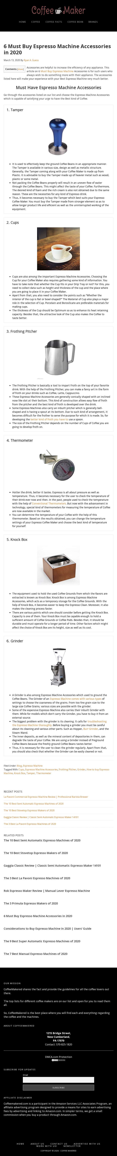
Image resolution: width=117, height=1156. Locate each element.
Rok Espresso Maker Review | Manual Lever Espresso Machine (47, 891)
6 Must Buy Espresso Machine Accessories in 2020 (38, 916)
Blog (19, 765)
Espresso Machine (33, 765)
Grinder (81, 769)
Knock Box (19, 773)
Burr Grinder (90, 729)
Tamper (30, 773)
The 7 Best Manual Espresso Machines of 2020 (35, 954)
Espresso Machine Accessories (41, 769)
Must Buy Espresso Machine (57, 71)
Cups (21, 769)
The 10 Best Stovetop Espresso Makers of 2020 (29, 810)
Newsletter (72, 1146)
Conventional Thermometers (49, 503)
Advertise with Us (87, 1144)
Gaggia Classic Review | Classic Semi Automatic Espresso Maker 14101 (41, 817)
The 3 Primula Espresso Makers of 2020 (31, 903)
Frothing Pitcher (67, 769)
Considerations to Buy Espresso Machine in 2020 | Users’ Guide (47, 929)
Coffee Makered (58, 10)
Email (25, 1075)
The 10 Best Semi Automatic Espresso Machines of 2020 (33, 803)
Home (20, 1144)
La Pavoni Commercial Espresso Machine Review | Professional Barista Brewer (46, 796)
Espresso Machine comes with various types (75, 698)
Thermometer (43, 773)
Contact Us (59, 1144)
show (20, 69)
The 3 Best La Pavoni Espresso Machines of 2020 (30, 823)
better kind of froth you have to (49, 419)
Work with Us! (46, 1146)
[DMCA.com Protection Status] (58, 1060)
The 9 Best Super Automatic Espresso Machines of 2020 (42, 941)
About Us (37, 1144)
